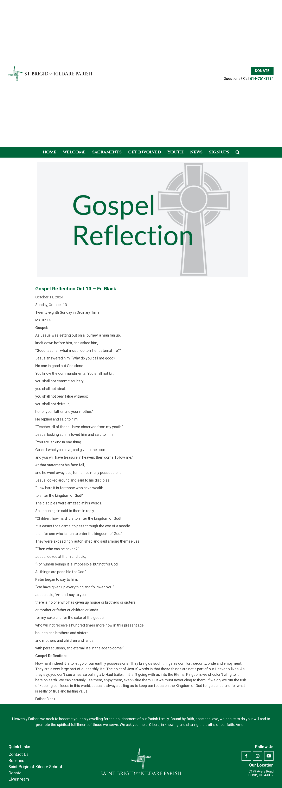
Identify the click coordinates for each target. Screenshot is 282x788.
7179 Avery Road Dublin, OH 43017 (261, 773)
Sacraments (107, 152)
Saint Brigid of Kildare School (35, 766)
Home (49, 152)
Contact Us (18, 754)
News (196, 152)
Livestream (18, 779)
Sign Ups (219, 152)
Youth (176, 152)
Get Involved (144, 152)
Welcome (74, 152)
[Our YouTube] (269, 756)
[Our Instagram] (257, 756)
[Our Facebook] (246, 756)
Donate (262, 70)
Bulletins (16, 760)
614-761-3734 (262, 78)
